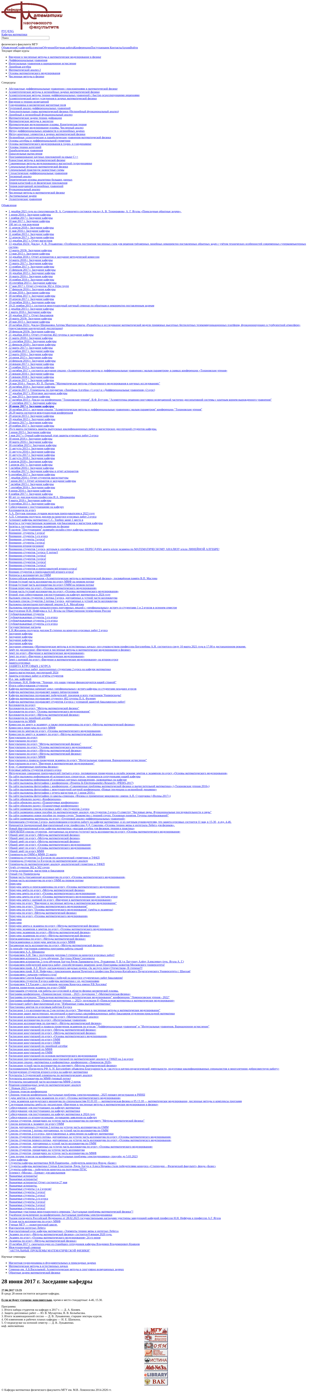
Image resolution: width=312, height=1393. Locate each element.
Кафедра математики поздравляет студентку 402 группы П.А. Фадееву (52, 698)
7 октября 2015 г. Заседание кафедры (31, 484)
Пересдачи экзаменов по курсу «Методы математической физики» (50, 932)
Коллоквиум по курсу (22, 705)
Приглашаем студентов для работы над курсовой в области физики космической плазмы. (64, 990)
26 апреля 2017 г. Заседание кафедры (31, 380)
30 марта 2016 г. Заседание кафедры (31, 441)
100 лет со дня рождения (24, 224)
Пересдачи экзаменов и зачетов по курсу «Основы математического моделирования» (61, 929)
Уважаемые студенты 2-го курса (28, 1198)
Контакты (116, 47)
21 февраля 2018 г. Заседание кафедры (32, 344)
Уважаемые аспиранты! (23, 1175)
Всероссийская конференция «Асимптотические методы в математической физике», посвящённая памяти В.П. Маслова (83, 578)
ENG (11, 31)
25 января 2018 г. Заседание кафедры (31, 377)
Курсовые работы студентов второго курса (35, 769)
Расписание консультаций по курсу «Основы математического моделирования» (58, 1036)
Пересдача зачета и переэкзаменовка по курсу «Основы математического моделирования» (64, 886)
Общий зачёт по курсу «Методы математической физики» (44, 841)
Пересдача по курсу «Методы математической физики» (43, 912)
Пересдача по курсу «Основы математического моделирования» (48, 916)
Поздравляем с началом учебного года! (33, 974)
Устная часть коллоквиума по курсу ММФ (35, 1221)
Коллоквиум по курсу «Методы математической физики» (44, 714)
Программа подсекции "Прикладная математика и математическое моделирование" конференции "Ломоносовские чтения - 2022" (89, 997)
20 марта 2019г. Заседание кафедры (30, 318)
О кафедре (22, 47)
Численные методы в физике (26, 76)
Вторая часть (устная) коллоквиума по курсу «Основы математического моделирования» (64, 591)
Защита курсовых (19, 662)
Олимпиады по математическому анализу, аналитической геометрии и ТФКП (57, 864)
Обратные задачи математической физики (34, 1272)
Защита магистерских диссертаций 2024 (33, 672)
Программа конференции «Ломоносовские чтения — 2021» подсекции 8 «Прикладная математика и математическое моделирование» (92, 1000)
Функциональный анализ (24, 189)
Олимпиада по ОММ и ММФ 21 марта (33, 854)
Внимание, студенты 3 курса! (27, 539)
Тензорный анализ (20, 176)
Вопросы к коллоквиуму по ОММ (30, 575)
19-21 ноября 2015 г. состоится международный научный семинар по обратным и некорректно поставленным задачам (81, 305)
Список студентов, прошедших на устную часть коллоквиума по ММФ (53, 1153)
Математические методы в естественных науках (38, 1266)
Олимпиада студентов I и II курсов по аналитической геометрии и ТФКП (54, 857)
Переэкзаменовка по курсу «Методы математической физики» (47, 938)
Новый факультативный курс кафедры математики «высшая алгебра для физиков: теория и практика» (72, 828)
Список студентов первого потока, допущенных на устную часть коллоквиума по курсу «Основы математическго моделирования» (90, 1140)
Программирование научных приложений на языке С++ (43, 156)
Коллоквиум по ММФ (22, 721)
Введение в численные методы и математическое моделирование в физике (55, 56)
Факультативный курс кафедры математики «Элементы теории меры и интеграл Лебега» (64, 1231)
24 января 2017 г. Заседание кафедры (31, 364)
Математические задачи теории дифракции (35, 117)
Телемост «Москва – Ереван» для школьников (37, 1172)
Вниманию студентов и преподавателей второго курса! (43, 568)
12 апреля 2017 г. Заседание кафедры (31, 237)
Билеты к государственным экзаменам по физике (39, 526)
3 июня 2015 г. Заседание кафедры (30, 432)
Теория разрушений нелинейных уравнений (36, 186)
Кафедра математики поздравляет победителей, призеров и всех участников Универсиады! (65, 695)
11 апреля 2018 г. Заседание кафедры (31, 227)
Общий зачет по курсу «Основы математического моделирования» (50, 844)
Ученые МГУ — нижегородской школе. (33, 1224)
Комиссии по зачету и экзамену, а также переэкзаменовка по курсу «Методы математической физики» (72, 724)
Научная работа (64, 47)
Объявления (8, 47)
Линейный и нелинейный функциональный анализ (40, 114)
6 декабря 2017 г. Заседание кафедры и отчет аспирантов (44, 471)
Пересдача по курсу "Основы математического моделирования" (48, 906)
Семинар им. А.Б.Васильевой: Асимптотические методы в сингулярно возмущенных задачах (66, 1269)
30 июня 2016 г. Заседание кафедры (30, 438)
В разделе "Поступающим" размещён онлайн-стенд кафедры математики (54, 529)
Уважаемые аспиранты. (23, 1185)
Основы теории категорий (25, 147)
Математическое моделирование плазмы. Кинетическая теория (47, 124)
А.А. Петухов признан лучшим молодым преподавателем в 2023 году (52, 513)
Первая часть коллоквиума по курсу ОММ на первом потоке (46, 880)
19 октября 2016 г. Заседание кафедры (32, 302)
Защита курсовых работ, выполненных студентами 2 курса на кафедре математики (60, 669)
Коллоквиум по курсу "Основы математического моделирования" (49, 711)
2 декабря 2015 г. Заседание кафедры (31, 308)
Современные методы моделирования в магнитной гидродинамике (50, 163)
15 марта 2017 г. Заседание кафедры (31, 263)
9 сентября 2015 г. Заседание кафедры (32, 503)
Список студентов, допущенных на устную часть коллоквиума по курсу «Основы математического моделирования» (81, 1146)
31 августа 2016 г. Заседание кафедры (32, 451)
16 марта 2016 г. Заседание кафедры (31, 276)
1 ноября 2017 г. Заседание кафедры (31, 217)
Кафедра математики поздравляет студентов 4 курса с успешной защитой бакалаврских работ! (67, 701)
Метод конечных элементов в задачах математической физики (47, 134)
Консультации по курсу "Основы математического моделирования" (50, 747)
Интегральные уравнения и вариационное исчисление (42, 63)
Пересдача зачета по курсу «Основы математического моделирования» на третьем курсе (63, 896)
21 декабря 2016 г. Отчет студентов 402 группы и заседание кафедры (51, 334)
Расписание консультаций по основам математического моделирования (53, 1055)
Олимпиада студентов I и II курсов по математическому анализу (48, 860)
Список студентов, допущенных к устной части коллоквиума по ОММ (52, 1143)
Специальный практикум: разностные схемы (36, 169)
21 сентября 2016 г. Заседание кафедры (33, 341)
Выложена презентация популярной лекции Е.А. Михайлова (46, 604)
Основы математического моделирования (34, 73)
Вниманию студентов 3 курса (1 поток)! (33, 552)
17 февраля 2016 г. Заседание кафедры (32, 289)
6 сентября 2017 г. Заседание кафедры (32, 474)
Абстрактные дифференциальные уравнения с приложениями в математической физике (63, 88)
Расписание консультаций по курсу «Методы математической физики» (52, 1029)
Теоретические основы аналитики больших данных (40, 179)
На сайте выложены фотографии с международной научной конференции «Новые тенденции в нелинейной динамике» (83, 789)
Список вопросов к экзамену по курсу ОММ (36, 1123)
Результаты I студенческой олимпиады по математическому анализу (50, 1075)
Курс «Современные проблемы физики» (33, 766)
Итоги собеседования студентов (28, 685)
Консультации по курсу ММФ (27, 756)
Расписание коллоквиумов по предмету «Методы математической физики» (55, 1023)
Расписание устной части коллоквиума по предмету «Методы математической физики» (63, 1065)
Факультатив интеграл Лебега (27, 1227)
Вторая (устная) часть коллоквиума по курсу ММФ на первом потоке (51, 581)
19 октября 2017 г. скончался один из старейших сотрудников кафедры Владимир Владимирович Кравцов (74, 1244)
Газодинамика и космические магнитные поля (37, 104)
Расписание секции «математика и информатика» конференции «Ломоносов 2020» (60, 1062)
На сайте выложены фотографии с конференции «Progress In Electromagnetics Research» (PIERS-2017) (71, 782)
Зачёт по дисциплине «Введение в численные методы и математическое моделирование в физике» (70, 649)
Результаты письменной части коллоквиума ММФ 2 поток (45, 1081)
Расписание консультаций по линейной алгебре (38, 1046)
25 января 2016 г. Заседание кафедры (31, 373)
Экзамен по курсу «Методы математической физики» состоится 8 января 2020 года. (60, 1234)
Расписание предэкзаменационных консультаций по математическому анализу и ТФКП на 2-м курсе (71, 1058)
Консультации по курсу (23, 737)
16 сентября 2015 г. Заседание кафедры (33, 282)
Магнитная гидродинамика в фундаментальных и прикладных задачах (52, 1262)
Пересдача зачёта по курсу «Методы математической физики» (47, 890)
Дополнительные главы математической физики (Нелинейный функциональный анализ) (64, 111)
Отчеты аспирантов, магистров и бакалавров (36, 870)
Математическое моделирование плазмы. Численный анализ (46, 127)
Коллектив (35, 47)
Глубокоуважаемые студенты (26, 614)
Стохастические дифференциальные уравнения (38, 173)
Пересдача (15, 883)
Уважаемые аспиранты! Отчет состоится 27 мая (38, 1182)
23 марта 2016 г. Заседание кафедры (31, 354)
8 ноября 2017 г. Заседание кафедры (31, 493)
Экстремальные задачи (23, 195)
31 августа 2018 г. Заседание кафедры (32, 458)
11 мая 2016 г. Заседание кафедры (29, 230)
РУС (4, 31)
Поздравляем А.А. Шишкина (27, 951)
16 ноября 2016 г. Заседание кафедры (31, 279)
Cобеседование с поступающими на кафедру (36, 506)
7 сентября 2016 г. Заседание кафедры (32, 487)
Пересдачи (15, 919)
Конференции (82, 47)
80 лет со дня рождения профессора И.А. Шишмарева (42, 497)
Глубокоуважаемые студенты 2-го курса (33, 620)
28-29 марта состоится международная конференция (41, 412)
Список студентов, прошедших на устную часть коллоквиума (47, 1149)
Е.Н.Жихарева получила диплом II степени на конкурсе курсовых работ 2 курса (58, 630)
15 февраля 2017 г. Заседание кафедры (32, 269)
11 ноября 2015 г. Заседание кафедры (31, 234)
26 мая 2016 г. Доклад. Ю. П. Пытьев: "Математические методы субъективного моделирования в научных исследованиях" (84, 383)
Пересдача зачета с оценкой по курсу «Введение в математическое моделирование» (60, 899)
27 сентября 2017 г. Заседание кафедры (33, 402)
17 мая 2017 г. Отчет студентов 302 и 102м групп (39, 286)
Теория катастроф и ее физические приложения (38, 182)
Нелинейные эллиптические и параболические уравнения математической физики (60, 137)
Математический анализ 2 (25, 69)
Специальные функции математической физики (38, 166)
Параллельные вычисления (25, 153)
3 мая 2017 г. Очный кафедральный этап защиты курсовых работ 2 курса (53, 435)
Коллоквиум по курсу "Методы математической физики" (44, 708)
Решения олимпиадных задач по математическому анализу (45, 1084)
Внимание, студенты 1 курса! (27, 532)
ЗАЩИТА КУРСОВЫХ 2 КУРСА (30, 666)
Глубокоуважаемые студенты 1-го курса (33, 617)
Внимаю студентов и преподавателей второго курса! (41, 571)
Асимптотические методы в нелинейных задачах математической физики (54, 91)
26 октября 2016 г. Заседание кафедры (32, 386)
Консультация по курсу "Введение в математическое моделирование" (52, 763)
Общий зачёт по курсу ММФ (26, 851)
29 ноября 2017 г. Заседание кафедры (31, 425)
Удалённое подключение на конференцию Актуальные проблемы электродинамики (60, 1214)
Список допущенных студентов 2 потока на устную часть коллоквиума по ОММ (59, 1127)
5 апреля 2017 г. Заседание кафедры (31, 464)
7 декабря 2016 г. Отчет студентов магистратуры (38, 477)
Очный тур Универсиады (24, 873)
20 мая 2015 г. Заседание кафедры (29, 321)
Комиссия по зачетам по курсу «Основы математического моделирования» (55, 730)
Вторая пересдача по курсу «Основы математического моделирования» (53, 588)
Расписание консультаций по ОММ (30, 1052)
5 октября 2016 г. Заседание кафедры (31, 467)
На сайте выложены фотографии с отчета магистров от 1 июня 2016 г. (52, 792)
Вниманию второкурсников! (26, 545)
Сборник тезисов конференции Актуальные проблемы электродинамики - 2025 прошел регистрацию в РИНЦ (77, 1094)
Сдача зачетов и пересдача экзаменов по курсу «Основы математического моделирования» (65, 1097)
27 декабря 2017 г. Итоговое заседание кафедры (38, 393)
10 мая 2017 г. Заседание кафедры (29, 221)
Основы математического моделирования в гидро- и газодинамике (50, 143)
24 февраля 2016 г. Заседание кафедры (32, 360)
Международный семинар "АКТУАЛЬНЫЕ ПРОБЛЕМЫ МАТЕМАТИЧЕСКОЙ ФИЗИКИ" (49, 1249)
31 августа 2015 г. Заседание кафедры (32, 448)
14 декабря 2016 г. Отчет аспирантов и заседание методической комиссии (54, 256)
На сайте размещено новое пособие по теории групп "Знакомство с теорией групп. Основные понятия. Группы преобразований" (89, 815)
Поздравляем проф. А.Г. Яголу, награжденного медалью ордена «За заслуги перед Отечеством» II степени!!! (75, 968)
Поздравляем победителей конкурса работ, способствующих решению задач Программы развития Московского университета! (87, 964)
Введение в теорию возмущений (29, 101)
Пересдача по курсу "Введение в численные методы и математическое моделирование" (63, 903)
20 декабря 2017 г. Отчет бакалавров (31, 315)
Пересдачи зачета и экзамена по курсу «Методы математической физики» (54, 925)
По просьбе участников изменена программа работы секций (46, 948)
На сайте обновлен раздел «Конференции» (35, 799)
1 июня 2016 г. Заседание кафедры (30, 214)
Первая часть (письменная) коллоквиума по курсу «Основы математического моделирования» (67, 877)
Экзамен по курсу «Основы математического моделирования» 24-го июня (54, 1237)
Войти (134, 47)
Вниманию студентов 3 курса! (27, 555)
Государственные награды (25, 627)
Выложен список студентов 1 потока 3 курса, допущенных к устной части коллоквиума (63, 597)
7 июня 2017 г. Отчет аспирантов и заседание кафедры (42, 480)
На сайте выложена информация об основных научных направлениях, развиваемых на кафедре (68, 779)
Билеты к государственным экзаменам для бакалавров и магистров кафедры (56, 523)
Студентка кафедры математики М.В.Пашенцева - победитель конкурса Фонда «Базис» (63, 1162)
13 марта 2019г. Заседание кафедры (30, 250)
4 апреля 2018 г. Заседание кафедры (31, 461)
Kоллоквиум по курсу (22, 510)
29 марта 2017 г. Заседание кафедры (31, 422)
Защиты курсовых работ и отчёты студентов (36, 675)
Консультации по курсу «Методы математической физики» (45, 750)
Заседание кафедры (20, 633)
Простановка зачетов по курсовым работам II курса (40, 1007)
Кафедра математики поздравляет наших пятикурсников (44, 692)
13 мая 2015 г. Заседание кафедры (29, 253)
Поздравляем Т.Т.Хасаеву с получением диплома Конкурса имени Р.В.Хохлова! (58, 984)
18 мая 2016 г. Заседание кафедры (29, 292)
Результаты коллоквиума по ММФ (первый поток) (40, 1078)
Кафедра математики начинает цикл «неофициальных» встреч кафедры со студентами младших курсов (72, 688)
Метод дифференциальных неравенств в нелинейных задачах (47, 130)
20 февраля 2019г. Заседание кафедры (32, 331)
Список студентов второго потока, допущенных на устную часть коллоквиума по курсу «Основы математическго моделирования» (90, 1136)
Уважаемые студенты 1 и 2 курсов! (30, 1188)
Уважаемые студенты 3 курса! (27, 1201)
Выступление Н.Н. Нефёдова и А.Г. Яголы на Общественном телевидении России (60, 610)
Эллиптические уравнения (25, 199)
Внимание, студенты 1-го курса (28, 536)
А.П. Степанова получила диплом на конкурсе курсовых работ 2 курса (52, 516)
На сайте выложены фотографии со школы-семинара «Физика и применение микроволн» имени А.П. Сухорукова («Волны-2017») (90, 795)
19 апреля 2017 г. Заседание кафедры (31, 299)
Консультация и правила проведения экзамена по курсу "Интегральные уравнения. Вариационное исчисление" (78, 760)
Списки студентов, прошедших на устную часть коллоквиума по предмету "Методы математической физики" (77, 1120)
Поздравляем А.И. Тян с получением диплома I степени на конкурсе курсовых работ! (61, 955)
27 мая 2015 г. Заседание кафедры (29, 396)
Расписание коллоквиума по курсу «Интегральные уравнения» (48, 1020)
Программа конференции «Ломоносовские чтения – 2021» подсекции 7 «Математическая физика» (70, 994)
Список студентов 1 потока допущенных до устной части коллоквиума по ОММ (58, 1130)
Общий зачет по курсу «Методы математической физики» (44, 834)
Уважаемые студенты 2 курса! (27, 1192)
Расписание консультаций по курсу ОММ (34, 1039)
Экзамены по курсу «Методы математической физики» (43, 1240)
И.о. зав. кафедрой (20, 679)
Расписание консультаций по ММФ (31, 1049)
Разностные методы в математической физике (37, 160)
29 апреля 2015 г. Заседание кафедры (31, 415)
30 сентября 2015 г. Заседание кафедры (33, 445)
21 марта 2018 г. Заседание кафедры (31, 338)
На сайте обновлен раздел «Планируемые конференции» (44, 802)
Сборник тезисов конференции (28, 1091)
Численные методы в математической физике (37, 192)
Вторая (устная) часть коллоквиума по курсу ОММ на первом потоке (51, 584)
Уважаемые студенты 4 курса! (27, 1208)
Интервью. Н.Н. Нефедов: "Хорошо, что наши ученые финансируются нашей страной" (62, 682)
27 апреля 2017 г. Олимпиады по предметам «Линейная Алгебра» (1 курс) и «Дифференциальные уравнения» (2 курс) (82, 390)
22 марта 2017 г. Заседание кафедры (31, 347)
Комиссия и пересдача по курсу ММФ (32, 727)
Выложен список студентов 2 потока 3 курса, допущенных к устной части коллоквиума (63, 601)
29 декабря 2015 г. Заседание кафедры (32, 419)
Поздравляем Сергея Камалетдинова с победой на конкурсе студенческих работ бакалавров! (66, 977)
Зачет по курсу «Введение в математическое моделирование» (46, 653)
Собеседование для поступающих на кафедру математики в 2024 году (52, 1114)
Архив (126, 47)
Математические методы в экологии (31, 121)
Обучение (48, 47)
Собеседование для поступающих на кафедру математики (44, 1107)
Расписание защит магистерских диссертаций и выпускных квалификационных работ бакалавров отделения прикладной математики (92, 1013)
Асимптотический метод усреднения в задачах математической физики (53, 98)
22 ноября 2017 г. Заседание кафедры (31, 351)
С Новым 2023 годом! (22, 1088)
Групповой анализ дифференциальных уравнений (40, 108)
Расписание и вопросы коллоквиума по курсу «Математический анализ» (54, 1016)
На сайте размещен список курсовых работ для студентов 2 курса (49, 808)
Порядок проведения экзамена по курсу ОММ (37, 987)
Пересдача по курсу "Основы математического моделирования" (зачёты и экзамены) (61, 909)
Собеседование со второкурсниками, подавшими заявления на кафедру (53, 1117)
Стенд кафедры (18, 1159)
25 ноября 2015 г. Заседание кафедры (31, 367)
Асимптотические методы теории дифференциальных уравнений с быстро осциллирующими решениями (74, 95)
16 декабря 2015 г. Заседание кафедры (32, 273)
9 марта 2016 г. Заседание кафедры (30, 500)
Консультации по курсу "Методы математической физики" (45, 743)
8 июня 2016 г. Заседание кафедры (30, 490)
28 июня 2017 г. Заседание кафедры (31, 406)
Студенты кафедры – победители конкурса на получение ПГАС (48, 1169)
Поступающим (100, 47)
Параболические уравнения (26, 150)
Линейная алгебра (20, 66)
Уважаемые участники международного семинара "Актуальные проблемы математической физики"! (71, 1211)
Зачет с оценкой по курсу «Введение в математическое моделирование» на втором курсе (63, 659)
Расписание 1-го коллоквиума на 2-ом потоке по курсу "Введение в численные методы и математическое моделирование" (84, 1010)
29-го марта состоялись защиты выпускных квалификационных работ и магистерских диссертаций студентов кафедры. (83, 428)
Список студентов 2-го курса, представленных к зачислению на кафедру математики (61, 1133)
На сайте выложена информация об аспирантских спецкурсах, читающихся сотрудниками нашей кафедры (74, 776)
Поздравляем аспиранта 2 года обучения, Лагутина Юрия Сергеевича (52, 958)
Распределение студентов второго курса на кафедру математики (48, 1071)
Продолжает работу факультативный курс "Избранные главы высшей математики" (60, 1003)
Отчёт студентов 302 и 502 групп (29, 867)
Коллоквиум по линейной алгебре (30, 718)
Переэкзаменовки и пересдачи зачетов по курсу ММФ (42, 942)
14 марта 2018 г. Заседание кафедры (31, 260)
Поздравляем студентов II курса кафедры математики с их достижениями (54, 981)
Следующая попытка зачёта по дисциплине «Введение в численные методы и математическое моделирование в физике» (83, 1104)
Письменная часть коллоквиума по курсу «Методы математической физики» (56, 945)
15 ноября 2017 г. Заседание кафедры (31, 266)
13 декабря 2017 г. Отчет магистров (30, 240)
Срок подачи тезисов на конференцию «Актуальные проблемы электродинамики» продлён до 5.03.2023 (73, 1156)
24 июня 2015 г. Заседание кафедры (30, 357)
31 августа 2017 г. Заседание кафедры (32, 454)
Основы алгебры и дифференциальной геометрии (39, 140)
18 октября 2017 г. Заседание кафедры (32, 295)
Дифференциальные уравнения (28, 60)
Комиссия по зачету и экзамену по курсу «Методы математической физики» (56, 734)
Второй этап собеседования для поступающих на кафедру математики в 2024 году (59, 594)
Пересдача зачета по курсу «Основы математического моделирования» (52, 893)
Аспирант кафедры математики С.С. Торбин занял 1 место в (46, 519)
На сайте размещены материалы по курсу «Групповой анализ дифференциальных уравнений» (67, 818)
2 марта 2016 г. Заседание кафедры (30, 312)
